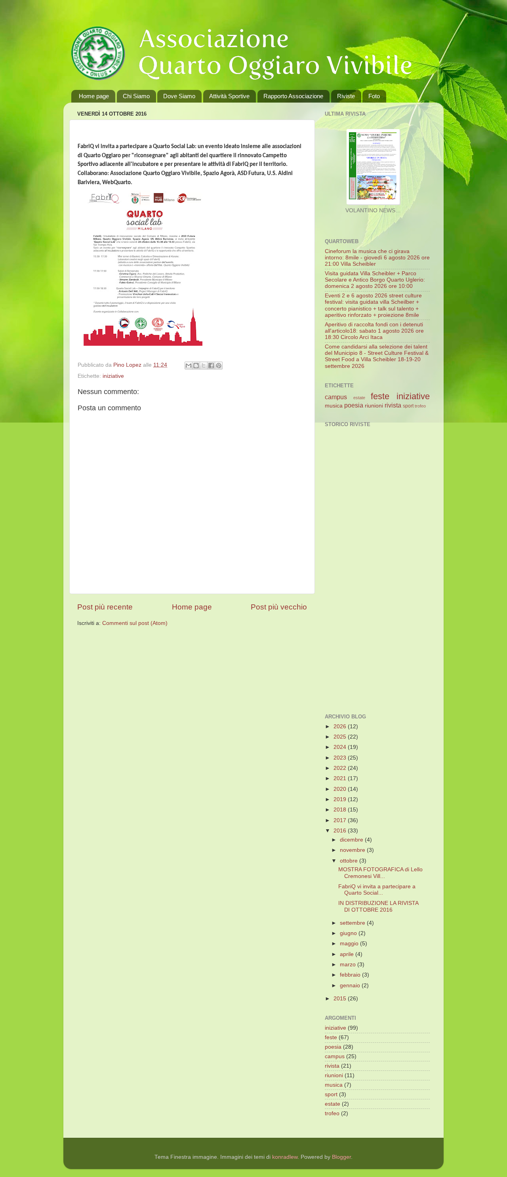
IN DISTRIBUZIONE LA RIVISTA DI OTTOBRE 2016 (378, 906)
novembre (353, 850)
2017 (341, 820)
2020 (341, 789)
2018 (341, 810)
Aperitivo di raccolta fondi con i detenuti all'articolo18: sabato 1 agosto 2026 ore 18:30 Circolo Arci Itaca (374, 331)
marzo (348, 965)
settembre (353, 923)
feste (380, 396)
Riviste (346, 96)
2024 (341, 747)
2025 (341, 737)
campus (336, 396)
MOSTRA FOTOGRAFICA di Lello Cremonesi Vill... (380, 873)
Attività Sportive (229, 96)
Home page (94, 96)
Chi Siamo (136, 96)
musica (334, 406)
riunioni (374, 406)
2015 (341, 999)
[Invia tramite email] (189, 365)
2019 (341, 799)
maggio (350, 944)
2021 (341, 778)
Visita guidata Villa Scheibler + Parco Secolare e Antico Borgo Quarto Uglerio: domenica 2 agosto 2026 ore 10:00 (375, 279)
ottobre (349, 861)
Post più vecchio (279, 607)
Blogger (341, 1157)
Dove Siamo (179, 96)
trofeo (420, 406)
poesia (353, 405)
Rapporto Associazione (293, 96)
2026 (341, 726)
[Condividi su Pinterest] (219, 365)
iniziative (113, 376)
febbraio (351, 975)
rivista (393, 405)
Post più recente (105, 607)
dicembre (352, 840)
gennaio (351, 985)
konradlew (284, 1157)
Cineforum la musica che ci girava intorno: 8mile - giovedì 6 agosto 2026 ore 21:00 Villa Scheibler (377, 257)
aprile (347, 954)
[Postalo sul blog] (196, 365)
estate (359, 397)
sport (408, 406)
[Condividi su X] (204, 365)
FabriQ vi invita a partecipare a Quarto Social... (377, 890)
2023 (341, 758)
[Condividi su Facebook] (211, 365)
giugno (349, 933)
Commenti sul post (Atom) (135, 623)
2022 (341, 768)
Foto (374, 96)
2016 (341, 831)
